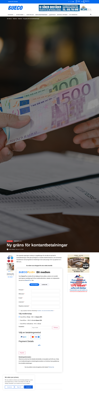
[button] (11, 15)
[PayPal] (24, 337)
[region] (19, 382)
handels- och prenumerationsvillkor (45, 310)
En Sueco (9, 18)
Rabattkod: (21, 326)
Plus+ (28, 280)
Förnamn (21, 289)
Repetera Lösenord (24, 306)
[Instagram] (71, 2)
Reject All (19, 387)
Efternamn (22, 293)
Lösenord (21, 302)
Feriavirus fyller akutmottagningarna (11, 274)
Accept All (28, 387)
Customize (9, 387)
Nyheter (15, 18)
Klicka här (51, 367)
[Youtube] (73, 2)
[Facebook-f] (69, 2)
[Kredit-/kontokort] (36, 337)
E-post (21, 298)
